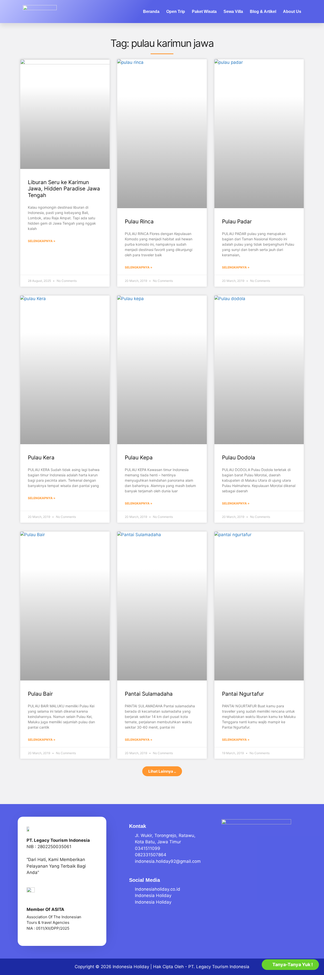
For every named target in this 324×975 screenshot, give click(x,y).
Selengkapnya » (41, 241)
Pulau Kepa (139, 457)
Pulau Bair (40, 694)
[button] (162, 771)
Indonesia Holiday (131, 966)
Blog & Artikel (263, 11)
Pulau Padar (237, 221)
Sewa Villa (233, 11)
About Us (292, 11)
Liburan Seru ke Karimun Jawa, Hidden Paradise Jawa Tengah (64, 188)
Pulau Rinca (139, 221)
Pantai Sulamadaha (149, 694)
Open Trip (175, 11)
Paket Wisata (204, 11)
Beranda (151, 11)
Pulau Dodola (238, 457)
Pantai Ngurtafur (243, 694)
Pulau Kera (41, 457)
